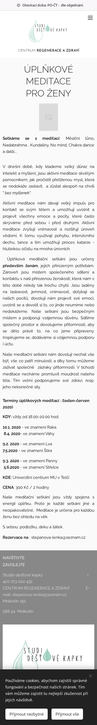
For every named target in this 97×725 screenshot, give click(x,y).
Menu (90, 17)
